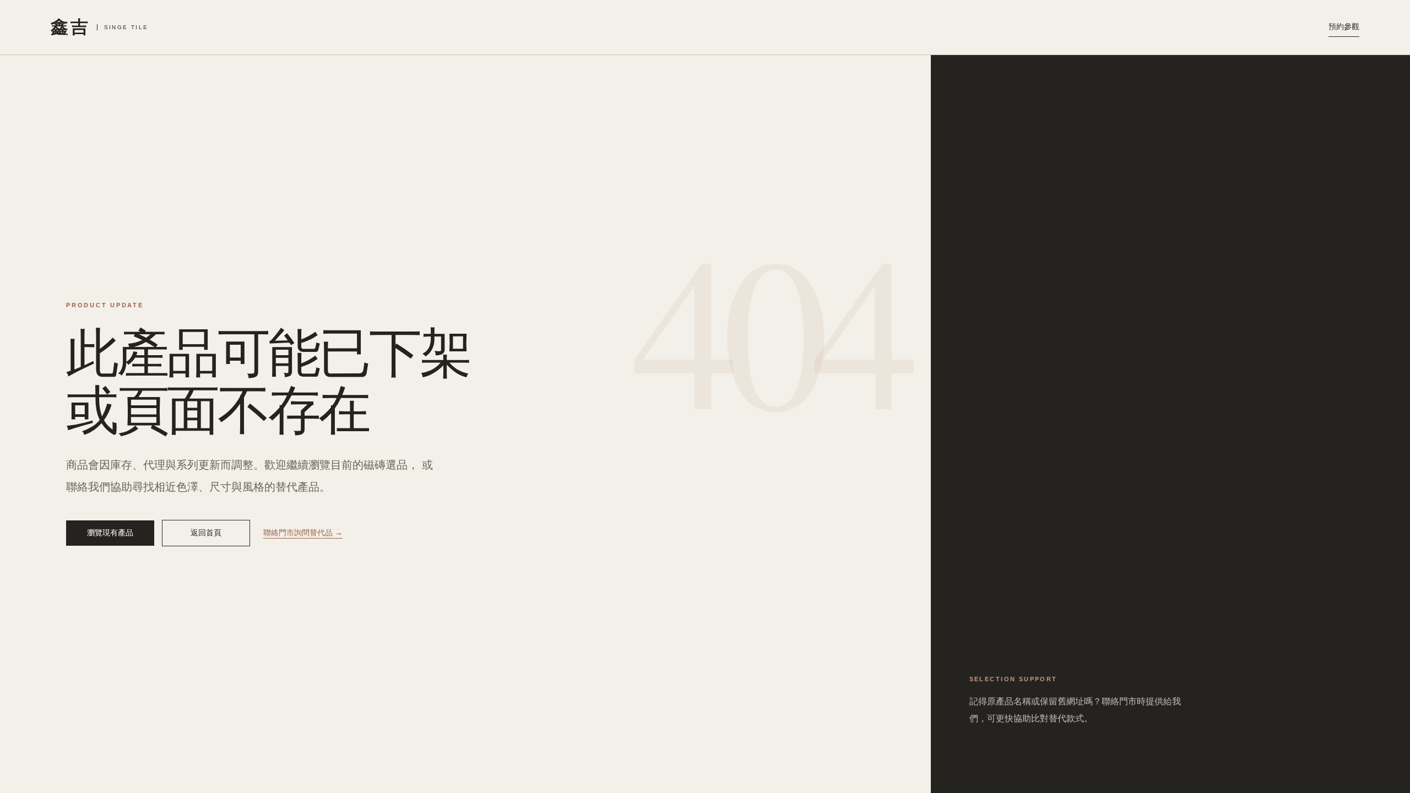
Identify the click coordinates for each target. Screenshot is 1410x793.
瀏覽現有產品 (110, 532)
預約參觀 (1343, 26)
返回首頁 (206, 532)
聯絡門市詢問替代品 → (303, 532)
